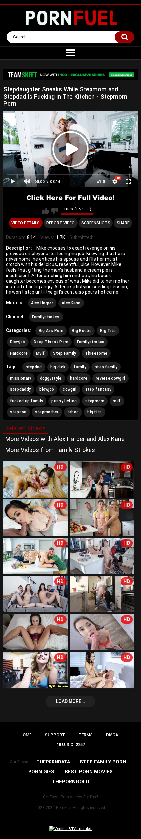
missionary (20, 378)
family (80, 367)
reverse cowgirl (110, 378)
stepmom (94, 401)
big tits (94, 412)
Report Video (60, 223)
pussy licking (64, 401)
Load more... (70, 701)
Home (25, 734)
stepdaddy (20, 389)
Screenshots (95, 223)
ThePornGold (70, 781)
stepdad (34, 367)
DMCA (112, 734)
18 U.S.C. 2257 (70, 744)
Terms (85, 734)
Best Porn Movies (89, 772)
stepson (18, 412)
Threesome (96, 353)
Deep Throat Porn (51, 342)
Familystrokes (46, 317)
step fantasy (98, 389)
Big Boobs (81, 330)
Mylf (40, 353)
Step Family (64, 353)
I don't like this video (54, 211)
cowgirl (69, 389)
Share (123, 223)
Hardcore (19, 353)
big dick (57, 367)
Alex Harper (42, 303)
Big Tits (108, 330)
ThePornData (53, 761)
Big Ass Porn (51, 330)
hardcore (78, 378)
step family (106, 367)
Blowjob (17, 342)
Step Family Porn (103, 762)
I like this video (45, 211)
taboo (73, 412)
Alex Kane (71, 303)
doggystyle (51, 378)
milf (117, 401)
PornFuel (63, 808)
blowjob (46, 389)
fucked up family (26, 401)
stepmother (47, 412)
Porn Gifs (41, 772)
